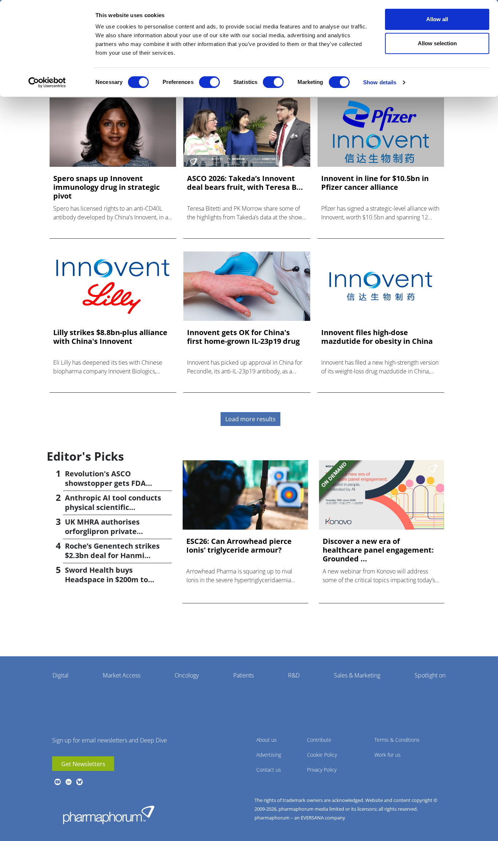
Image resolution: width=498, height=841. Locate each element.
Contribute (319, 739)
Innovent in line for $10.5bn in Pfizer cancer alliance (375, 183)
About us (266, 739)
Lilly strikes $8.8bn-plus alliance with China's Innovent (110, 337)
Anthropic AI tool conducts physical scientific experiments (113, 507)
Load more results (250, 419)
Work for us (387, 754)
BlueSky (79, 782)
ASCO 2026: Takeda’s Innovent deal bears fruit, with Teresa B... (245, 183)
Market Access (121, 675)
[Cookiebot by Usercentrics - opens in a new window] (47, 82)
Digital (60, 675)
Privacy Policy (321, 769)
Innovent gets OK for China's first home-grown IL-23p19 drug (243, 337)
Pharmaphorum (109, 814)
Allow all (437, 19)
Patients (243, 675)
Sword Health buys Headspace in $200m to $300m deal (106, 579)
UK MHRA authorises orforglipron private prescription (102, 531)
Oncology (187, 675)
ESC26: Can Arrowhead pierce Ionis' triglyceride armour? (239, 545)
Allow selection (437, 43)
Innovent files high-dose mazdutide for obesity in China (377, 337)
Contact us (268, 769)
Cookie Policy (322, 754)
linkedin (68, 782)
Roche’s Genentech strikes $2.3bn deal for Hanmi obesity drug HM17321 (112, 555)
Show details (379, 82)
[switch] (209, 82)
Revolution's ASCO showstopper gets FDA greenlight (105, 483)
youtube (57, 782)
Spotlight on (430, 675)
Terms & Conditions (397, 739)
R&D (294, 675)
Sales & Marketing (357, 675)
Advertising (268, 754)
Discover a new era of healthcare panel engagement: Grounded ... (378, 550)
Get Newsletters (83, 764)
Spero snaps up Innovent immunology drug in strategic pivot (106, 187)
